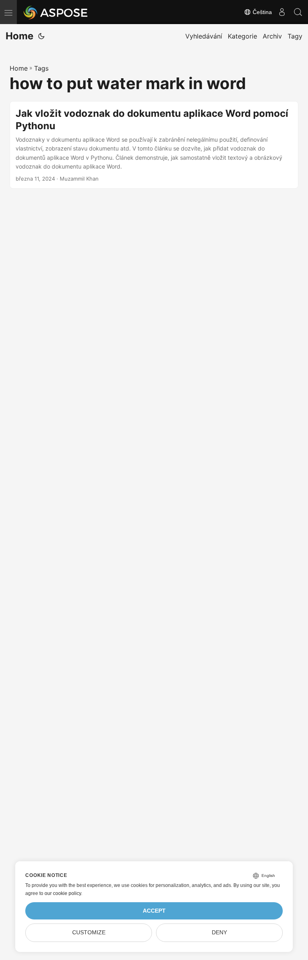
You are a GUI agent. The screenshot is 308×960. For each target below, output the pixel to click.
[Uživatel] (282, 12)
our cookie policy (63, 893)
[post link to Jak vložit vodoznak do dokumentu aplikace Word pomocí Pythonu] (154, 145)
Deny (219, 932)
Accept (154, 911)
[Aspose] (56, 12)
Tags (41, 68)
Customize (88, 932)
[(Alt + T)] (41, 36)
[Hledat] (298, 12)
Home (19, 36)
